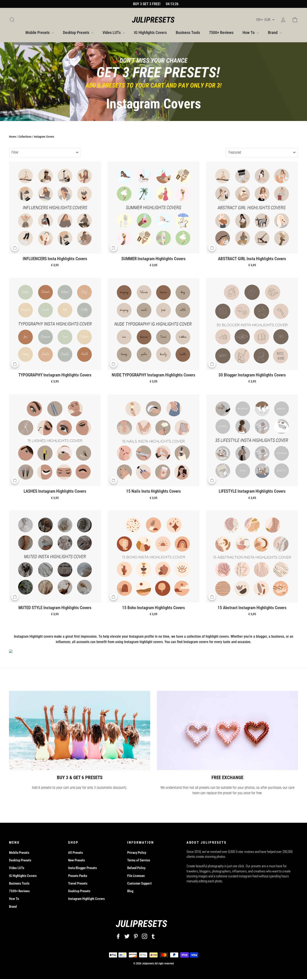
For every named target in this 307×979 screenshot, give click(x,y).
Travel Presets (77, 883)
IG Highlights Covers (150, 32)
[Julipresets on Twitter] (127, 936)
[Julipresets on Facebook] (118, 936)
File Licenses (136, 876)
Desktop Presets (76, 32)
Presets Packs (77, 876)
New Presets (76, 860)
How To (249, 32)
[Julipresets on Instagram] (144, 936)
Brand (273, 32)
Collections (24, 136)
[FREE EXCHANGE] (227, 730)
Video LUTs (112, 32)
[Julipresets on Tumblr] (153, 936)
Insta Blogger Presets (82, 868)
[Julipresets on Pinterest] (135, 936)
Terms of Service (138, 860)
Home (12, 136)
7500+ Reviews (221, 32)
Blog (130, 891)
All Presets (75, 853)
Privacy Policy (136, 853)
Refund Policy (136, 868)
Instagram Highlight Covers (86, 899)
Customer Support (139, 883)
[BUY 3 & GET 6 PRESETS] (79, 730)
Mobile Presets (38, 32)
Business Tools (188, 32)
